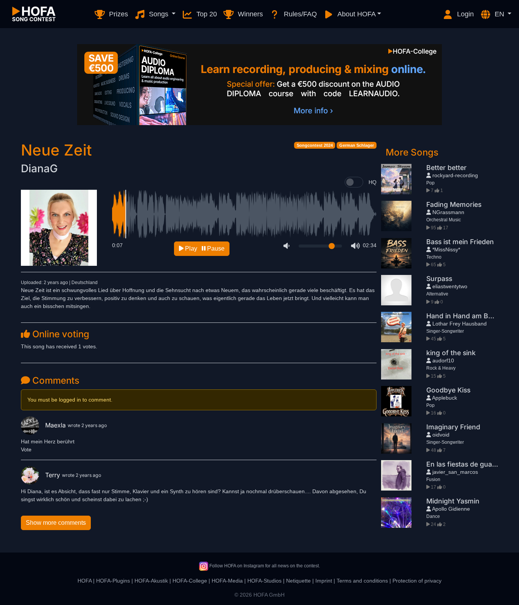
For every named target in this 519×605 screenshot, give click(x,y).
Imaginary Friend (453, 427)
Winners (249, 14)
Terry (53, 475)
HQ (373, 182)
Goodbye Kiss (448, 390)
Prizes (117, 14)
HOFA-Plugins (113, 581)
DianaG (39, 168)
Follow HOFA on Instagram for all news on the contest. (264, 565)
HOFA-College (189, 581)
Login (464, 14)
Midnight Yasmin (452, 501)
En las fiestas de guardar (465, 464)
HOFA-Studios (264, 581)
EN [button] (499, 14)
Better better (446, 167)
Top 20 (206, 14)
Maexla (56, 425)
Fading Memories (453, 204)
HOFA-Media (227, 581)
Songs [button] (158, 14)
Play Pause (204, 248)
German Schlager (356, 145)
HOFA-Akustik (151, 581)
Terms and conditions (362, 581)
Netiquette (298, 581)
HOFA (85, 581)
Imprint (323, 581)
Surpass (439, 279)
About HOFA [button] (356, 14)
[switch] (354, 182)
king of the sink (451, 353)
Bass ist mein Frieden (460, 242)
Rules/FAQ (299, 14)
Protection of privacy (416, 581)
